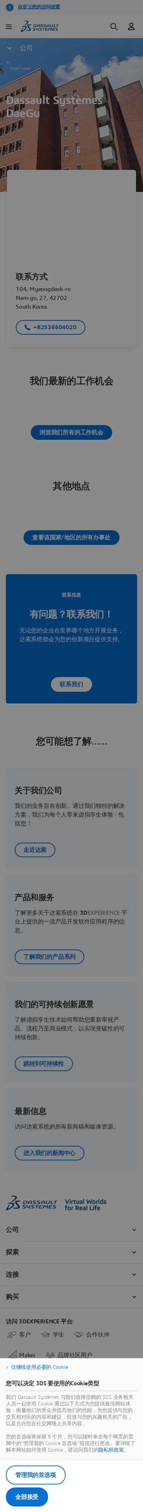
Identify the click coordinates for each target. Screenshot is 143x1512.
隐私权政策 (111, 1450)
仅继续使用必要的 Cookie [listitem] (39, 1367)
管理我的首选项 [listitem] (35, 1475)
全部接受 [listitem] (26, 1497)
